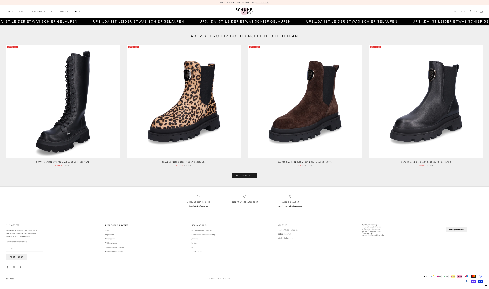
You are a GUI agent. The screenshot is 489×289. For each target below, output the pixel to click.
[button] (486, 286)
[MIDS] (79, 11)
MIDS (79, 11)
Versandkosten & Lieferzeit (201, 230)
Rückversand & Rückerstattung (203, 234)
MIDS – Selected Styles (235, 3)
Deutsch (458, 11)
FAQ (192, 247)
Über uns (194, 239)
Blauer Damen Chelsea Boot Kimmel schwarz (426, 162)
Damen (9, 11)
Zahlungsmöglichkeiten (114, 247)
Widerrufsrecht (111, 243)
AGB (107, 230)
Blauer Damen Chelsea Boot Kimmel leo (184, 162)
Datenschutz (110, 239)
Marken (64, 11)
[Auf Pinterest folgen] (20, 267)
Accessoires (38, 11)
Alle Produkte (244, 175)
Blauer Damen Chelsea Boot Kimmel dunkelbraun (305, 162)
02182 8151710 (284, 234)
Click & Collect (196, 251)
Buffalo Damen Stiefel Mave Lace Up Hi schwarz (62, 162)
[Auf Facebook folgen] (7, 267)
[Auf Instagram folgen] (14, 267)
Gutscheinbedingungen (114, 251)
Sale (52, 11)
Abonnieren (17, 257)
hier (285, 206)
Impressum (109, 234)
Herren (22, 11)
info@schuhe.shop (285, 238)
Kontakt (194, 243)
